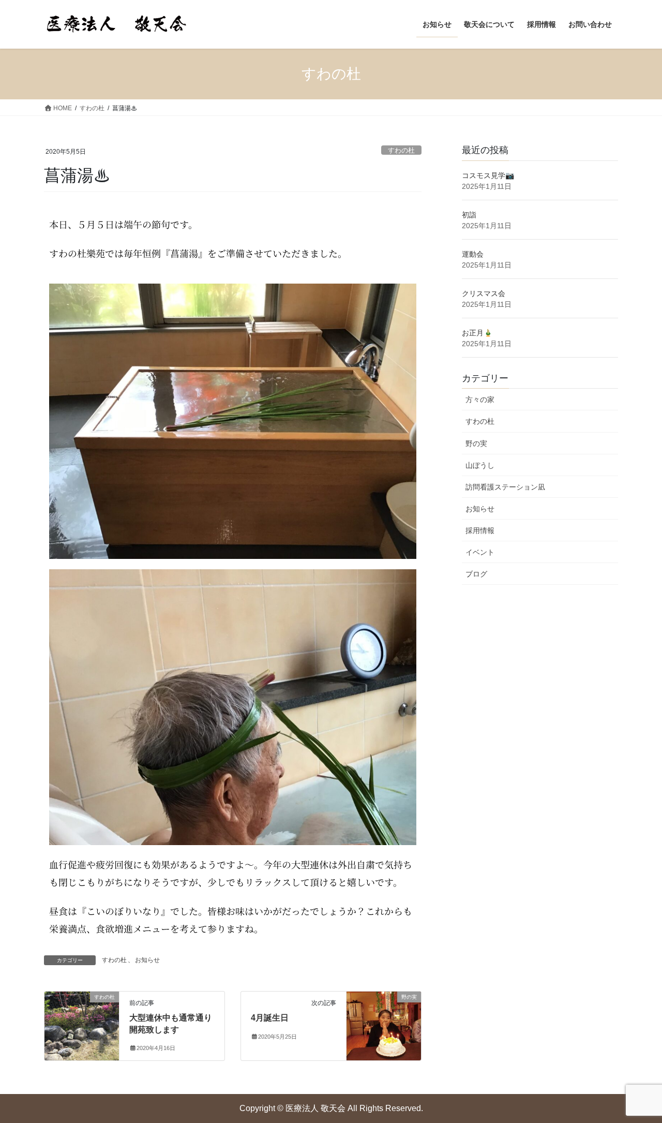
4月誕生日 (270, 1017)
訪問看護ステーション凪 (505, 487)
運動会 (473, 254)
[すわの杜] (81, 1018)
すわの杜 (401, 150)
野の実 (476, 443)
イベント (479, 552)
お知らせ (147, 960)
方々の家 (479, 399)
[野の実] (384, 1015)
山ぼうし (479, 465)
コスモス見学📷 (488, 175)
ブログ (476, 574)
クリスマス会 (483, 293)
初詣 (469, 215)
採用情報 (479, 530)
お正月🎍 (477, 333)
